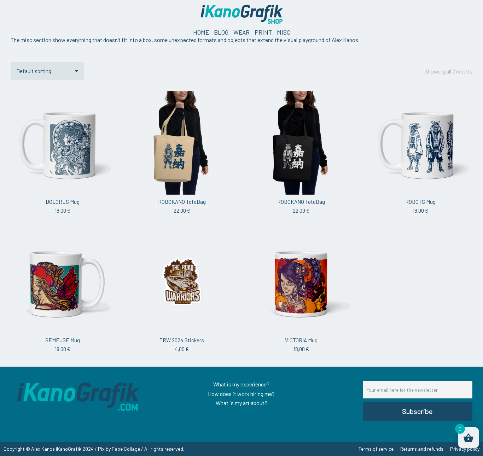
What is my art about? (241, 402)
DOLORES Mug (63, 202)
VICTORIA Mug (301, 340)
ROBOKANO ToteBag (182, 202)
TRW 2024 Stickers (181, 340)
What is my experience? (241, 384)
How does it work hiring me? (241, 393)
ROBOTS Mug (420, 202)
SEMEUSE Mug (62, 340)
